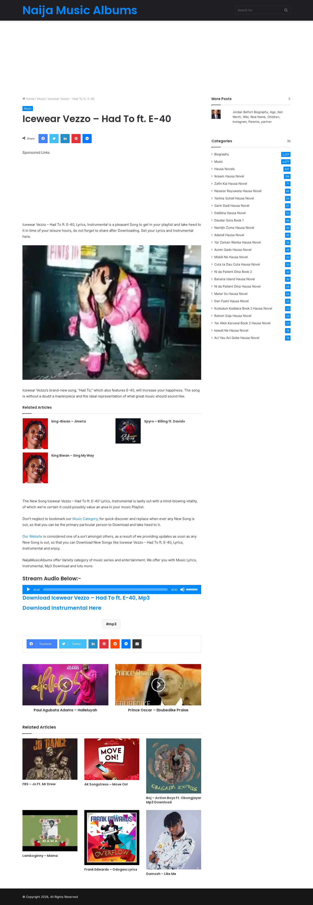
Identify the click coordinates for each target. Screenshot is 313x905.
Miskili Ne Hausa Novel (231, 257)
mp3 (112, 624)
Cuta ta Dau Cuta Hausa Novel (237, 264)
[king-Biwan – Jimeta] (35, 433)
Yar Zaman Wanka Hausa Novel (237, 242)
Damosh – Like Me (161, 873)
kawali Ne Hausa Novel (231, 330)
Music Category (85, 519)
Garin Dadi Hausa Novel (231, 205)
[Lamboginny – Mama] (49, 830)
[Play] (28, 589)
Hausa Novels (224, 169)
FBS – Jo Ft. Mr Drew (39, 784)
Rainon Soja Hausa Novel (232, 316)
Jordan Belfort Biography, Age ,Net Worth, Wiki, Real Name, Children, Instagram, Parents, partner (258, 116)
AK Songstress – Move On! (106, 784)
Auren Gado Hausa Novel (232, 249)
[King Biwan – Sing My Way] (35, 467)
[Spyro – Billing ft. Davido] (128, 431)
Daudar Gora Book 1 (229, 220)
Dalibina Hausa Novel (230, 213)
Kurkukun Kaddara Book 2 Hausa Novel (243, 308)
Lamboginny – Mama (40, 855)
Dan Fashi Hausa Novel (231, 301)
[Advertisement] (156, 57)
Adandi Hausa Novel (229, 235)
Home (30, 99)
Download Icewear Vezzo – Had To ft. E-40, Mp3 (86, 597)
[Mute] (182, 589)
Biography (221, 154)
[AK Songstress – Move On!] (111, 759)
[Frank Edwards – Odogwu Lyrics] (111, 837)
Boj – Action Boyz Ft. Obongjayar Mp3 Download (173, 800)
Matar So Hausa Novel (230, 294)
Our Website (32, 536)
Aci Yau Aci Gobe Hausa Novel (236, 338)
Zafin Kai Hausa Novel (230, 183)
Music (41, 99)
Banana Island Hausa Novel (234, 279)
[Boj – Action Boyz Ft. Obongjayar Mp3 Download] (173, 765)
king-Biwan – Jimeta (68, 421)
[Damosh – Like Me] (173, 839)
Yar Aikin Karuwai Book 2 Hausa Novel (242, 323)
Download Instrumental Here (61, 608)
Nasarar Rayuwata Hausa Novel (237, 191)
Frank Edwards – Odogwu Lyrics (110, 869)
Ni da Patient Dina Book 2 (233, 272)
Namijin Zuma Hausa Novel (234, 227)
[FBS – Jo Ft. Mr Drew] (49, 759)
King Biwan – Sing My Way (72, 455)
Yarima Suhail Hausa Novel (234, 198)
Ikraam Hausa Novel (229, 176)
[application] (111, 589)
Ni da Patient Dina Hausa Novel (237, 286)
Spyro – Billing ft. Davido (164, 421)
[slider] (192, 589)
